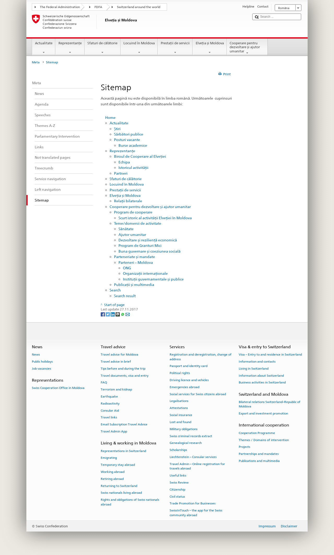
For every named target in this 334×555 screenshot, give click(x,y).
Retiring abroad (112, 479)
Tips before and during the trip (123, 368)
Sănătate (126, 229)
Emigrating (109, 458)
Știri (117, 128)
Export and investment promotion (263, 413)
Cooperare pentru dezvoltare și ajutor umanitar (245, 47)
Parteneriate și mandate (134, 256)
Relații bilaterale (128, 201)
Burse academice (132, 145)
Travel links (109, 417)
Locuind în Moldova (139, 43)
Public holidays (42, 361)
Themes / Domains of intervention (264, 440)
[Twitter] (108, 314)
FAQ (104, 382)
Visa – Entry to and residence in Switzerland (270, 354)
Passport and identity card (188, 366)
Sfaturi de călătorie (102, 43)
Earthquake (109, 396)
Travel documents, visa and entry (124, 375)
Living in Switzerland (254, 368)
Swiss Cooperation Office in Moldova (58, 388)
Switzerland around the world (138, 7)
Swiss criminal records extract (191, 436)
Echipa (124, 162)
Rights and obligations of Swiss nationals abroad (130, 502)
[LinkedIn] (113, 314)
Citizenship (177, 489)
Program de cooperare (133, 212)
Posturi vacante (127, 139)
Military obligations (184, 429)
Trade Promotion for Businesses (193, 503)
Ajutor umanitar (132, 234)
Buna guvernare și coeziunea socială (149, 251)
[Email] (128, 314)
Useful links (178, 475)
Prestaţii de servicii (175, 43)
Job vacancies (41, 368)
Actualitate (43, 43)
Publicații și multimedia (134, 284)
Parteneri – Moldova (135, 262)
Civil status (177, 496)
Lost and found (180, 422)
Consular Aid (110, 410)
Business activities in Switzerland (262, 382)
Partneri (121, 173)
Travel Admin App (114, 431)
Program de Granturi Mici (140, 245)
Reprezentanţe (70, 43)
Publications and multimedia (259, 461)
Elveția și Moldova (210, 43)
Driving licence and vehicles (189, 380)
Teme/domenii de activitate (137, 223)
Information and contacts (257, 361)
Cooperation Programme (257, 433)
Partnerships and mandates (259, 454)
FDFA (98, 7)
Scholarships (178, 450)
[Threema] (118, 314)
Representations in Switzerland (123, 451)
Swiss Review (179, 482)
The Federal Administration (60, 7)
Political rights (180, 373)
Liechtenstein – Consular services (193, 457)
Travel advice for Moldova (119, 354)
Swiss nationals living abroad (121, 493)
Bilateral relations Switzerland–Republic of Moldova (269, 404)
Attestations (179, 408)
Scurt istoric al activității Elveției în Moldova (155, 218)
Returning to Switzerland (119, 486)
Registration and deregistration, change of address (200, 357)
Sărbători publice (128, 134)
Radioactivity (110, 403)
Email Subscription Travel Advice (124, 424)
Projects (244, 447)
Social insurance (181, 415)
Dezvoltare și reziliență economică (147, 240)
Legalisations (179, 401)
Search (115, 290)
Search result (125, 296)
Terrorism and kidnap (116, 389)
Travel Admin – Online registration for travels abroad (197, 466)
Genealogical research (186, 443)
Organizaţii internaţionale (145, 273)
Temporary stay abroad (118, 465)
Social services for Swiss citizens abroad (198, 394)
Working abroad (112, 472)
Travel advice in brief (116, 361)
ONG (127, 268)
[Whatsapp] (123, 314)
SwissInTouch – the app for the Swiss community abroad (196, 513)
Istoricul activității (133, 167)
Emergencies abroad (184, 387)
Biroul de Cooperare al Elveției (140, 156)
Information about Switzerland (261, 375)
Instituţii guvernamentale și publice (153, 279)
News (36, 354)
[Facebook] (103, 314)
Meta (36, 62)
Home (110, 117)
